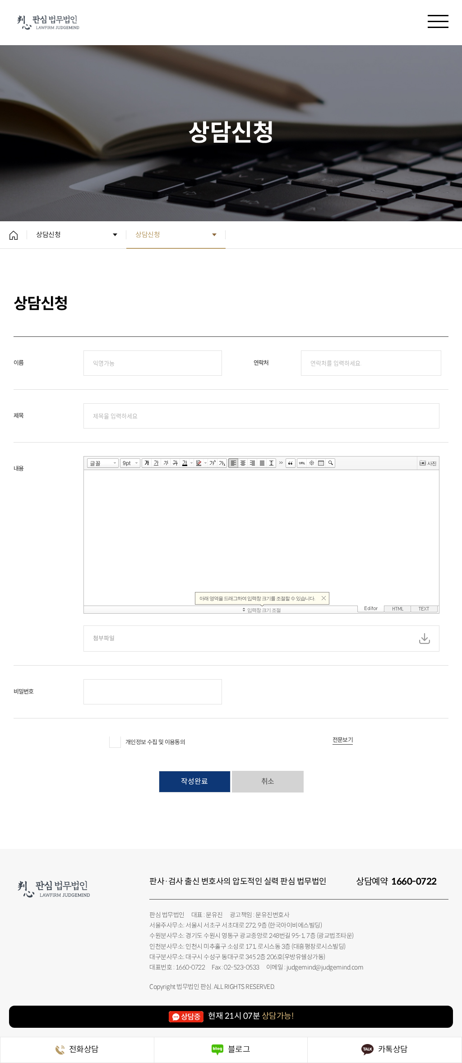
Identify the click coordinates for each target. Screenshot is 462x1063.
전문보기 (343, 740)
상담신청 (48, 234)
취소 (267, 781)
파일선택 (424, 638)
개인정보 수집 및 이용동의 (155, 742)
